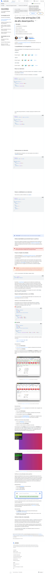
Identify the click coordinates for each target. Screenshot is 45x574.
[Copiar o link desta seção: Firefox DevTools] (21, 406)
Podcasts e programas (16, 560)
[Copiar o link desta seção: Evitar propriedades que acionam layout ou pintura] (39, 238)
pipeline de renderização (35, 242)
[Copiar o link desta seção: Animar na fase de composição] (30, 517)
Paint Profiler (34, 505)
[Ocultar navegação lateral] (10, 572)
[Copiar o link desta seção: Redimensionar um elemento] (29, 150)
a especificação (21, 282)
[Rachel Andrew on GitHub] (28, 38)
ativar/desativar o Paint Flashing (21, 511)
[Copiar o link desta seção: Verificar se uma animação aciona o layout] (32, 300)
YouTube (14, 565)
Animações (27, 15)
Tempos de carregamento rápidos (11, 5)
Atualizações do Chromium (17, 557)
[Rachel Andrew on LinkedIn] (30, 38)
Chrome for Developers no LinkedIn (18, 566)
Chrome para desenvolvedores (17, 556)
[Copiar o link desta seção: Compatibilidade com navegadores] (32, 46)
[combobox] (28, 1)
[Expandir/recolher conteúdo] (20, 24)
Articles (2, 3)
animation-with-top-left (26, 379)
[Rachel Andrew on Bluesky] (32, 38)
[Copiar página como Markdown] (35, 20)
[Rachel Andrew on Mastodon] (31, 38)
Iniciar (40, 13)
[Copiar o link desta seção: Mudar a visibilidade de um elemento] (33, 192)
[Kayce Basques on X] (18, 38)
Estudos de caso (15, 559)
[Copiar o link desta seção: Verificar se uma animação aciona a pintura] (33, 474)
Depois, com (20, 341)
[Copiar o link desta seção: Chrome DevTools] (21, 344)
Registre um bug (15, 551)
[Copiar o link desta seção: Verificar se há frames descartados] (30, 420)
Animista (39, 235)
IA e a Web (2, 5)
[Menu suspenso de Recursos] (16, 1)
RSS (13, 568)
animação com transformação (25, 403)
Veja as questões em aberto (17, 552)
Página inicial (16, 15)
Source (35, 60)
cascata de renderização (25, 417)
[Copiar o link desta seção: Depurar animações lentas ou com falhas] (34, 294)
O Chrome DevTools (18, 296)
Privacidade (20, 572)
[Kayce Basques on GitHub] (20, 38)
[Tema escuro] (42, 77)
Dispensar (33, 13)
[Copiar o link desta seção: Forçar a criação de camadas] (29, 252)
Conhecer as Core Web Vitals (23, 5)
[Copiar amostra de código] (43, 77)
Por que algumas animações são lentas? (24, 42)
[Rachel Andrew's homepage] (33, 38)
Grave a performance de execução (22, 347)
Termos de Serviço (15, 572)
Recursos (23, 15)
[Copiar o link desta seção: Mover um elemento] (25, 68)
